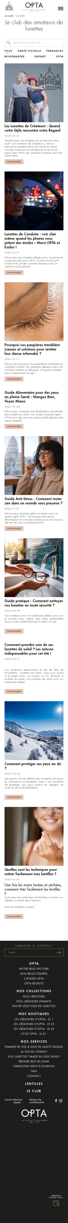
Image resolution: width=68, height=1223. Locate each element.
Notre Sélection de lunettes (34, 1006)
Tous (9, 51)
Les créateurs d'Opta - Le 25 (34, 1024)
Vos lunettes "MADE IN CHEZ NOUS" (34, 1056)
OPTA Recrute (34, 983)
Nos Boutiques (34, 1014)
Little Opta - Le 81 (34, 1034)
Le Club (34, 1091)
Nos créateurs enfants (34, 1001)
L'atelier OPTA (34, 978)
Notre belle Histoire (34, 969)
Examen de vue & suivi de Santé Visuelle (34, 1047)
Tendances (54, 51)
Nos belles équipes (34, 973)
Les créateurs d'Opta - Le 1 (34, 1019)
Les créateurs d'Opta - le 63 (34, 1029)
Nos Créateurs (34, 996)
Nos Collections (34, 991)
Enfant (40, 56)
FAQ (34, 1071)
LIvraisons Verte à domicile (34, 1066)
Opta (59, 56)
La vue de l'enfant (34, 1051)
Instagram (60, 1101)
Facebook (56, 1101)
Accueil (9, 16)
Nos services (34, 1041)
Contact (34, 1076)
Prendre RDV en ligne (34, 1061)
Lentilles (34, 1083)
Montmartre (15, 56)
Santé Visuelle (29, 51)
